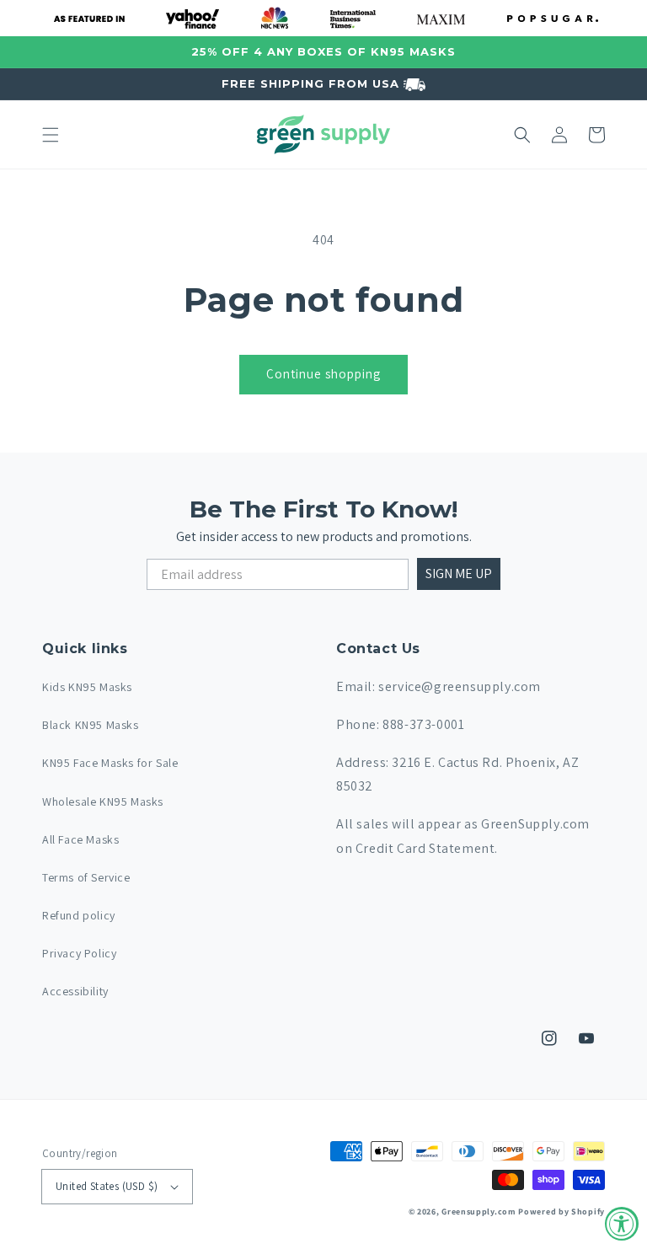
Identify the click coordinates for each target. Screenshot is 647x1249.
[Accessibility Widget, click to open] (622, 1224)
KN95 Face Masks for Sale (110, 762)
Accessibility (75, 991)
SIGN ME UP (458, 573)
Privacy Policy (79, 953)
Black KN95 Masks (90, 724)
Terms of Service (86, 877)
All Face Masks (80, 839)
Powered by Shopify (561, 1211)
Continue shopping (323, 374)
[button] (50, 134)
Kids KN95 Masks (87, 686)
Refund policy (78, 915)
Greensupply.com (478, 1211)
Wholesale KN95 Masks (102, 801)
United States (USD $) (107, 1186)
